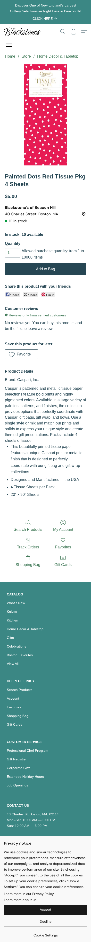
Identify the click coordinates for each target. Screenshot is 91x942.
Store (26, 56)
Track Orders (28, 547)
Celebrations (16, 646)
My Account (63, 529)
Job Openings (17, 785)
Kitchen (12, 620)
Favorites (63, 547)
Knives (12, 612)
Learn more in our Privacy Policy (29, 894)
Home (10, 56)
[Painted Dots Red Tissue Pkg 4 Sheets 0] (45, 114)
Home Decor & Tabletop (57, 56)
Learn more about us (20, 900)
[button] (23, 31)
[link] (46, 18)
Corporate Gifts (18, 768)
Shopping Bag (28, 565)
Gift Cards (63, 565)
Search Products (28, 529)
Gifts (10, 638)
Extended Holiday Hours (25, 776)
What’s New (16, 603)
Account (13, 698)
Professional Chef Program (27, 750)
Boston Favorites (20, 655)
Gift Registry (16, 759)
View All (12, 664)
